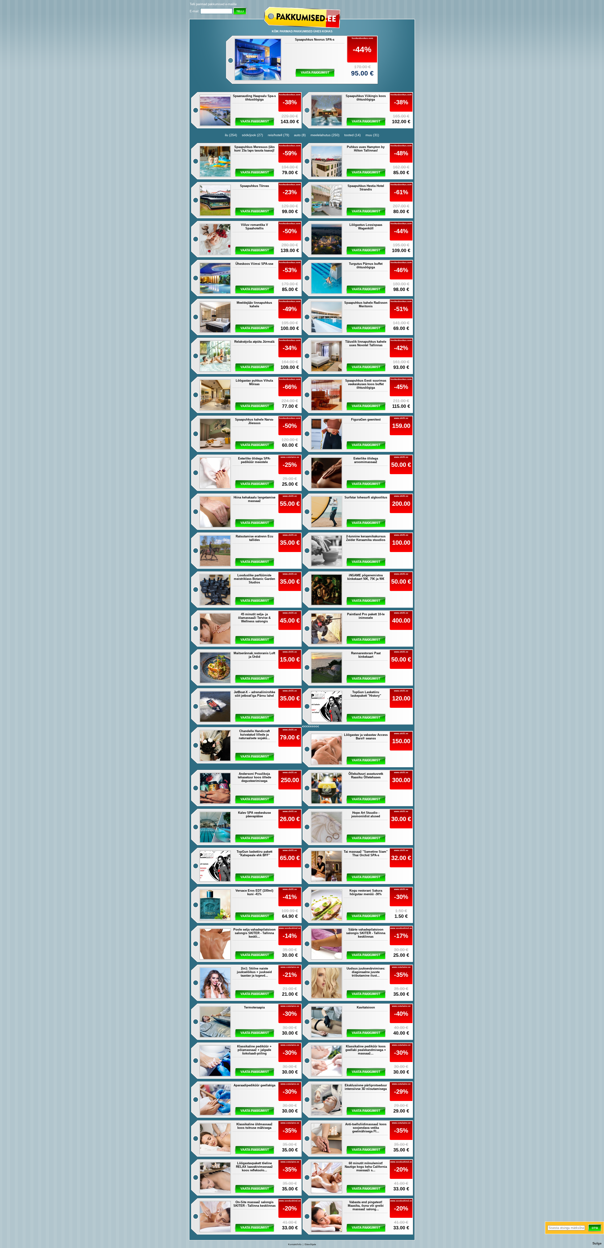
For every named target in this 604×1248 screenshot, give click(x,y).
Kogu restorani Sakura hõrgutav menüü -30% (365, 892)
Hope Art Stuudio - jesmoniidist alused (365, 814)
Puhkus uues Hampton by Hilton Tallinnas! (366, 148)
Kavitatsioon (366, 1007)
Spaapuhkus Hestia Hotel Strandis (366, 187)
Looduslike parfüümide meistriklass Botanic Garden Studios (254, 578)
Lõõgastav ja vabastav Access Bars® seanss (366, 736)
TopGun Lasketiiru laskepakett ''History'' (366, 693)
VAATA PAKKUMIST (366, 717)
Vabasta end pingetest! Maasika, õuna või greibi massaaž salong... (366, 1205)
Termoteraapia (254, 1007)
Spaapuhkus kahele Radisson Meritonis (365, 304)
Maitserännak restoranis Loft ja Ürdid (254, 654)
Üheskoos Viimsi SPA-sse (254, 264)
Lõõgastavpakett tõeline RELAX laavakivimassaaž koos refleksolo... (254, 1166)
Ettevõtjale (310, 1244)
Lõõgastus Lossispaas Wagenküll (365, 226)
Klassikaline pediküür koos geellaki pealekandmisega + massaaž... (365, 1050)
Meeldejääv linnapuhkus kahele (254, 304)
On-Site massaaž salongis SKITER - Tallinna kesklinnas (254, 1203)
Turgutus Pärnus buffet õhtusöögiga (365, 265)
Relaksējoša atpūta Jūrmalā (254, 341)
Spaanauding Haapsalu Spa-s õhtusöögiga (254, 97)
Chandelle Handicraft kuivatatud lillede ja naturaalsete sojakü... (254, 734)
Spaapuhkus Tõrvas (254, 186)
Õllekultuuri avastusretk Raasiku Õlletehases (365, 775)
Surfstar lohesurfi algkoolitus (365, 497)
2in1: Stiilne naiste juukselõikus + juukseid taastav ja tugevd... (254, 972)
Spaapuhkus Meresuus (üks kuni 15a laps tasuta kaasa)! (254, 148)
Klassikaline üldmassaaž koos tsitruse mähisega (254, 1126)
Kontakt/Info (295, 1244)
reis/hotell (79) (278, 135)
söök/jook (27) (252, 135)
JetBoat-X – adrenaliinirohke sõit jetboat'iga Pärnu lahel (254, 693)
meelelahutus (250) (325, 135)
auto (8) (300, 135)
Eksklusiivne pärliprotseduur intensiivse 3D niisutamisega (366, 1087)
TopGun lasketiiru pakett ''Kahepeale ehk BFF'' (254, 853)
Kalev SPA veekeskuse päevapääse (254, 814)
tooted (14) (352, 135)
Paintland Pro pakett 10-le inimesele (366, 616)
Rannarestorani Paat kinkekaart (366, 654)
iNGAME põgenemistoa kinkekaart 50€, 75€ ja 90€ (365, 577)
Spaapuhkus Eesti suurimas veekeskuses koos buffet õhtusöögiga (365, 384)
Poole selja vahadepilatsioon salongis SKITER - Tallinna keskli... (254, 933)
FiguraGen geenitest (366, 419)
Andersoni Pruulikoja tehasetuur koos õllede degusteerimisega (254, 777)
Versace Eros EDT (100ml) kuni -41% (254, 892)
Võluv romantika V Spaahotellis (254, 226)
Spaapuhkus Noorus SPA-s (314, 39)
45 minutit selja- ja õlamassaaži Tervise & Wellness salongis (254, 617)
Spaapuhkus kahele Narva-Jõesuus (254, 421)
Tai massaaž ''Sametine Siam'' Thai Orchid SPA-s (366, 853)
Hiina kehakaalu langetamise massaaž (254, 499)
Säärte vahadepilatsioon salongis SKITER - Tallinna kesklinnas (365, 933)
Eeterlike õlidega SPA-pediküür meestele (254, 460)
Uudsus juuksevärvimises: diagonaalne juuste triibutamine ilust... (366, 972)
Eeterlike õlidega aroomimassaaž (365, 460)
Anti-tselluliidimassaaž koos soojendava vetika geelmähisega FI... (365, 1127)
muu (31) (372, 135)
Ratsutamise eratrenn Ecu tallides (254, 538)
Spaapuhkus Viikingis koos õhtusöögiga (366, 97)
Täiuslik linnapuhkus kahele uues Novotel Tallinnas (365, 343)
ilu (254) (231, 135)
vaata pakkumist (315, 72)
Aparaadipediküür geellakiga (254, 1085)
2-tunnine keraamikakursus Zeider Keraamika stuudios (366, 538)
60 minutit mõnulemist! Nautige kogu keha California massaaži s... (366, 1166)
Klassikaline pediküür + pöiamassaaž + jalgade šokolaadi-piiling (254, 1050)
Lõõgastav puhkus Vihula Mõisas (254, 382)
